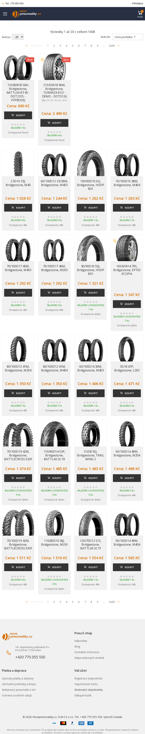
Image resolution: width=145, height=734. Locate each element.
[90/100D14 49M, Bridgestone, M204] (127, 436)
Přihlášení (137, 3)
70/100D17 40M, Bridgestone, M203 (54, 268)
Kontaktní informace (86, 652)
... (104, 45)
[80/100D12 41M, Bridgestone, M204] (18, 351)
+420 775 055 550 (30, 657)
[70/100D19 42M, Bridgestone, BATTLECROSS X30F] (18, 530)
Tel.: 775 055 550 (14, 3)
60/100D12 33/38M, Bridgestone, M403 (54, 183)
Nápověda (80, 641)
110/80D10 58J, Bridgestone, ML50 (54, 543)
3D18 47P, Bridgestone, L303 (127, 368)
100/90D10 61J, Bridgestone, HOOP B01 (90, 185)
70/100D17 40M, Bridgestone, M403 (18, 268)
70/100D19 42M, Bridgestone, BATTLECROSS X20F (18, 455)
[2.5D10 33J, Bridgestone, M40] (18, 166)
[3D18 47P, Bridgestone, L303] (127, 351)
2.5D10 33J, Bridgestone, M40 (18, 183)
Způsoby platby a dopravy (18, 678)
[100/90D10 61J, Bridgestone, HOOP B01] (91, 173)
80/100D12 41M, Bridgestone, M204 (18, 368)
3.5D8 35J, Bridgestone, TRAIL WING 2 (90, 455)
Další (112, 45)
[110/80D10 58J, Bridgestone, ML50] (54, 525)
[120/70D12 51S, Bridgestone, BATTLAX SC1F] (91, 532)
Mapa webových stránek (89, 658)
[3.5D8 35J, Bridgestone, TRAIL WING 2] (91, 436)
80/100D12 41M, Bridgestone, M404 (54, 368)
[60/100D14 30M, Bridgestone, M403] (91, 351)
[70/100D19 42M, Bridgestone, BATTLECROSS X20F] (18, 443)
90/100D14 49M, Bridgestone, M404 (127, 543)
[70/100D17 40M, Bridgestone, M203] (54, 251)
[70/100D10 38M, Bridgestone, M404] (127, 166)
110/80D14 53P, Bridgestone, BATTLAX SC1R (54, 455)
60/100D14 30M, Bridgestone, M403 (90, 368)
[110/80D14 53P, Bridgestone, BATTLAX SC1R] (54, 443)
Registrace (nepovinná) (88, 678)
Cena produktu (124, 37)
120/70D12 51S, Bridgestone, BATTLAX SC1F (90, 544)
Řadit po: (6, 37)
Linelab (117, 717)
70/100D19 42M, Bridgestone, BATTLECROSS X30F (18, 544)
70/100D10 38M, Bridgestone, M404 (127, 183)
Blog (77, 646)
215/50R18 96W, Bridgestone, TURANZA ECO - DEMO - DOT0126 (54, 90)
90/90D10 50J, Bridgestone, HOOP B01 (90, 270)
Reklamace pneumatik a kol (18, 689)
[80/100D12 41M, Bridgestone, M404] (54, 351)
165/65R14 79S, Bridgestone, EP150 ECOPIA (126, 270)
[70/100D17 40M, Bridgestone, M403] (18, 251)
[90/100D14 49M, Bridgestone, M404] (127, 525)
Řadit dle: (106, 37)
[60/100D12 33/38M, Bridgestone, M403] (54, 166)
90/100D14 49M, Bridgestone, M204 (127, 453)
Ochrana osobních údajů (17, 695)
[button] (140, 13)
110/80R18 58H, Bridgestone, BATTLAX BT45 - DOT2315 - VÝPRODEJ (18, 92)
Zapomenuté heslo (86, 684)
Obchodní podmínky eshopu (19, 684)
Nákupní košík (82, 695)
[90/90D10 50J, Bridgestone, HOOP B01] (91, 258)
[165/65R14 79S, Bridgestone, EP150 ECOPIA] (127, 251)
